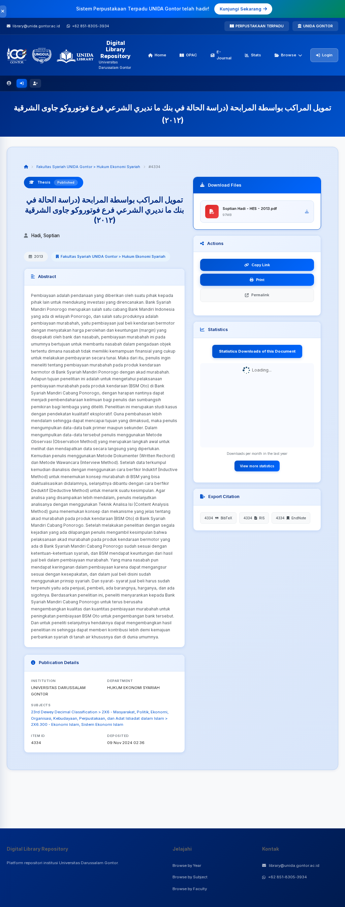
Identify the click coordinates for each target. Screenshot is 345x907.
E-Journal (224, 55)
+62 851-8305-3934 (287, 877)
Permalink (260, 295)
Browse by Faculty (189, 888)
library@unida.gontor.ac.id (294, 865)
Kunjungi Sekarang (240, 8)
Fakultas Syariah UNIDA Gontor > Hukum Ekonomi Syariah (88, 166)
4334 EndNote (291, 518)
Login (327, 55)
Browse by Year (186, 865)
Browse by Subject (190, 877)
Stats (256, 55)
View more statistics (257, 466)
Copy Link (261, 265)
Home (160, 55)
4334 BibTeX (218, 518)
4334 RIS (254, 518)
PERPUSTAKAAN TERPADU (260, 26)
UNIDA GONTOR (318, 26)
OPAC (191, 55)
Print (260, 280)
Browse (288, 55)
